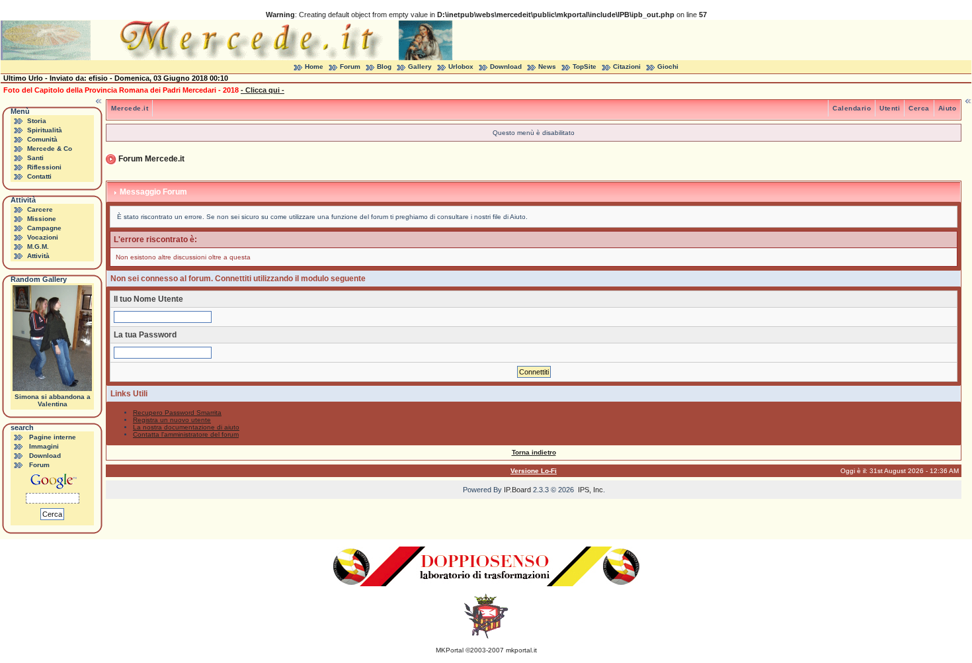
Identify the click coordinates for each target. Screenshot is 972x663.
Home (314, 66)
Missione (41, 218)
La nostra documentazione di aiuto (186, 427)
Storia (36, 120)
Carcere (40, 209)
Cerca (919, 108)
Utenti (889, 108)
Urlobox (460, 66)
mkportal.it (521, 650)
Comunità (42, 139)
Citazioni (627, 66)
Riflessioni (44, 167)
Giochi (667, 66)
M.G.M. (38, 246)
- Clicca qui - (262, 90)
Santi (35, 157)
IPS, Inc (590, 490)
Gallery (420, 66)
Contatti (39, 176)
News (547, 66)
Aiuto (947, 108)
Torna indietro (534, 452)
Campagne (44, 228)
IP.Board (517, 490)
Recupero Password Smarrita (177, 412)
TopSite (584, 66)
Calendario (851, 108)
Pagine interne (52, 437)
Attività (38, 255)
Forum (350, 66)
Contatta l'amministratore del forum (186, 434)
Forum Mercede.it (151, 158)
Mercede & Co (49, 148)
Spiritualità (44, 130)
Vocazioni (42, 237)
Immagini (44, 446)
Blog (384, 66)
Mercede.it (129, 108)
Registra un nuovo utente (172, 419)
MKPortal (450, 650)
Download (506, 66)
